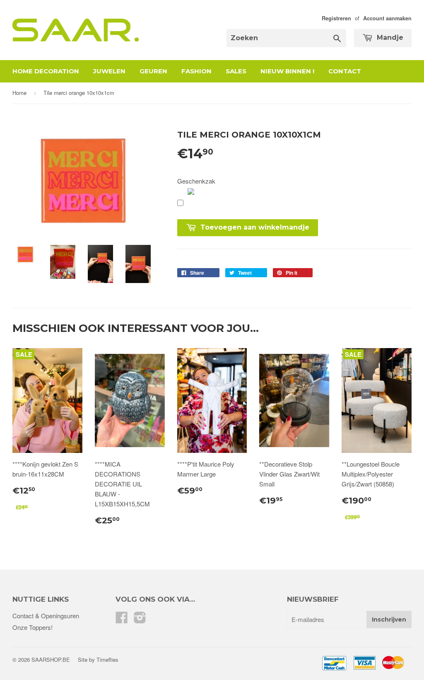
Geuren (153, 71)
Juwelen (109, 71)
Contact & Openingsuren (45, 615)
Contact (344, 71)
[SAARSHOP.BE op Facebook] (122, 619)
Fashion (196, 71)
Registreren (336, 18)
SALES (236, 71)
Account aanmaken (387, 18)
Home (19, 93)
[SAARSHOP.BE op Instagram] (140, 619)
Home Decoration (45, 71)
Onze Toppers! (32, 627)
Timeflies (107, 659)
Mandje (389, 37)
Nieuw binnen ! (287, 71)
